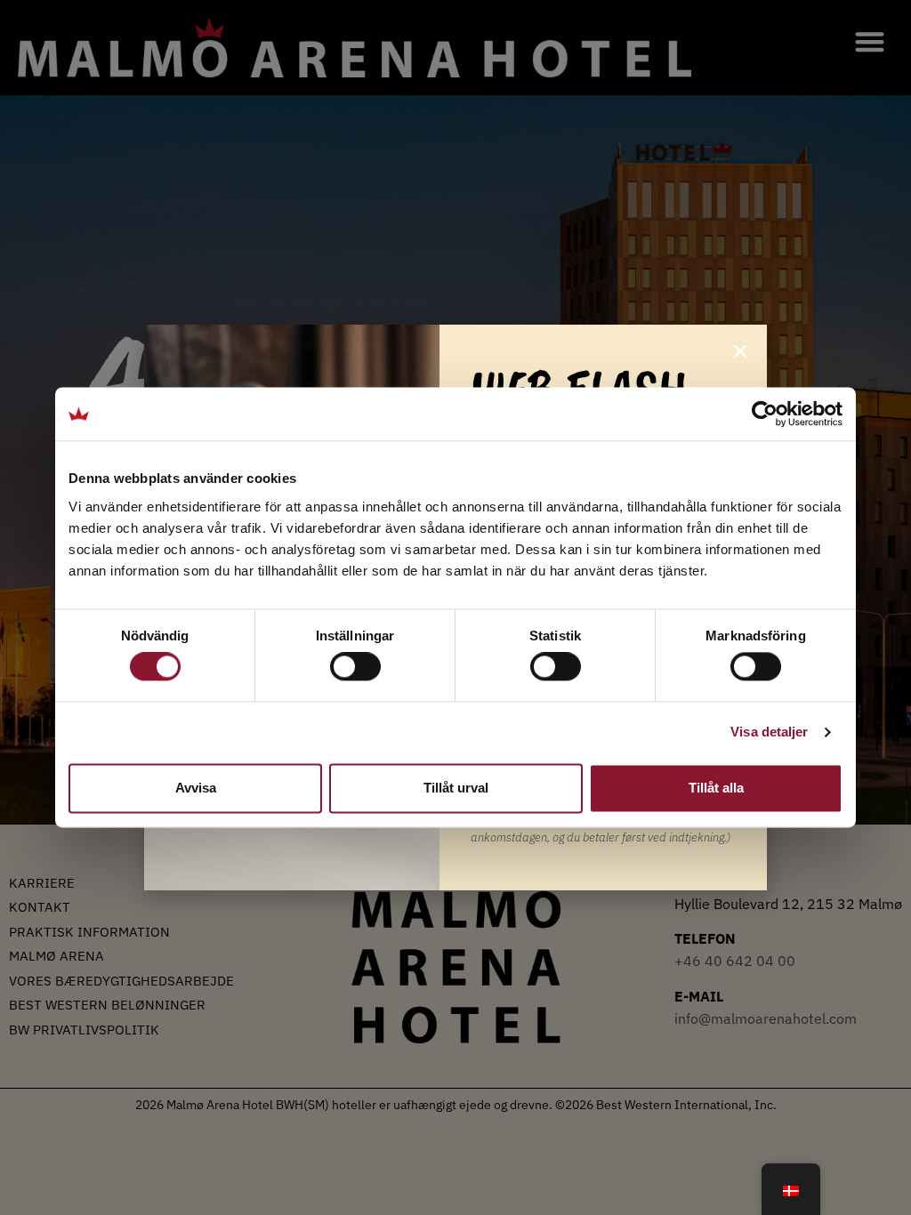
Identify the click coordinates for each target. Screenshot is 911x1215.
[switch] (355, 667)
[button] (740, 351)
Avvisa (195, 787)
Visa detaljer (769, 732)
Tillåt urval (455, 787)
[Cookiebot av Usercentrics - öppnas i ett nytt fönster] (764, 413)
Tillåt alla (716, 787)
